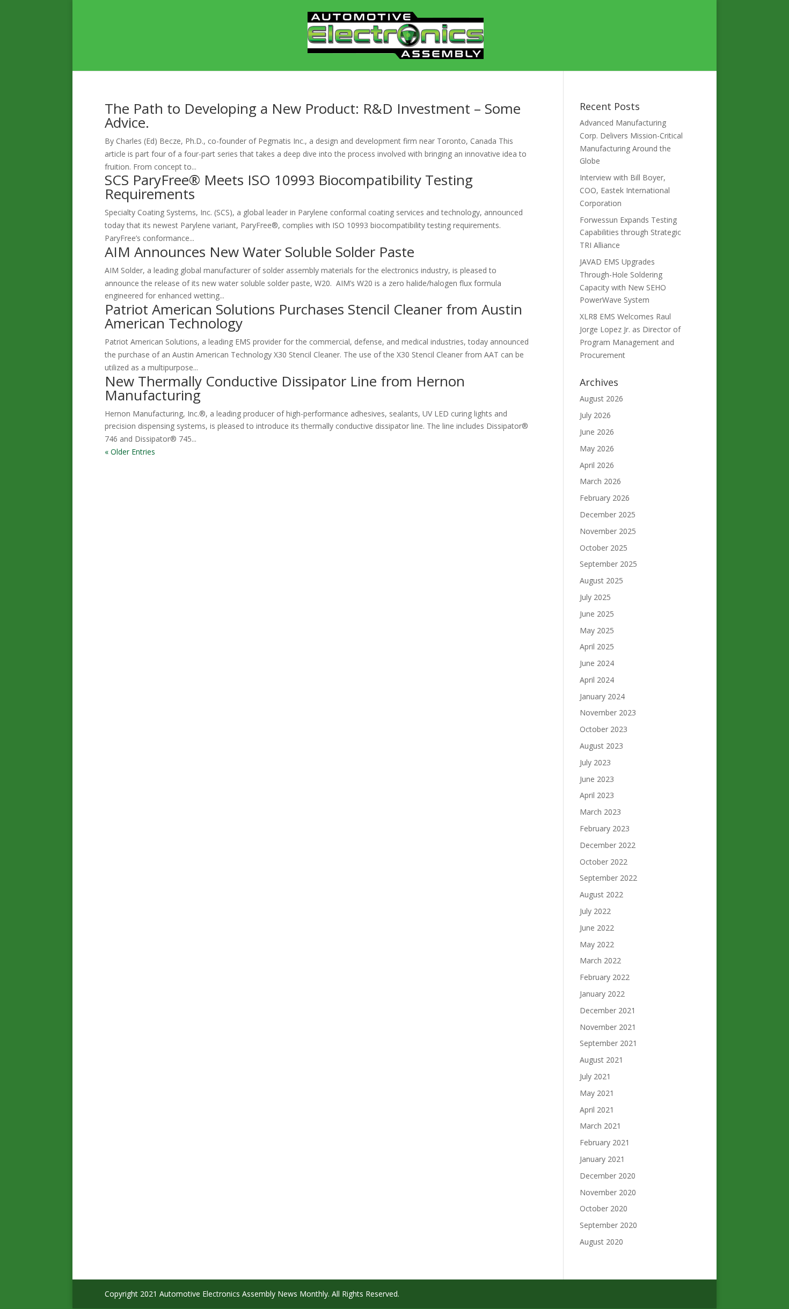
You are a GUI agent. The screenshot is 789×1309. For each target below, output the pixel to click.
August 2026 (601, 398)
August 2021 (601, 1060)
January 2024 (602, 696)
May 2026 (597, 448)
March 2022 (600, 960)
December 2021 (607, 1010)
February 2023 (605, 828)
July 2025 (595, 597)
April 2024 (597, 680)
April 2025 (597, 646)
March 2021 (600, 1126)
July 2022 (595, 911)
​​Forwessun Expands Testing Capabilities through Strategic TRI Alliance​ (630, 233)
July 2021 (595, 1076)
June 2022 (597, 928)
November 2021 (608, 1027)
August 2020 (601, 1242)
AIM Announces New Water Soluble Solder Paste (261, 251)
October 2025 (603, 548)
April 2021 (597, 1110)
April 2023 (597, 795)
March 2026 (600, 481)
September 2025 (608, 564)
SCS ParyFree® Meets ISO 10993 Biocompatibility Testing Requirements (289, 186)
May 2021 (597, 1093)
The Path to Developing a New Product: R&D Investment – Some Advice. (313, 115)
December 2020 (607, 1176)
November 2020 (608, 1192)
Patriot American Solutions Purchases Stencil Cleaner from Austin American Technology (313, 316)
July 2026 (595, 415)
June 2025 (597, 614)
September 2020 (608, 1225)
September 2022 (608, 878)
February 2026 (605, 498)
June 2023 (597, 779)
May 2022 (597, 944)
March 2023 (600, 812)
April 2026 (597, 465)
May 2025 (597, 630)
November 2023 (608, 712)
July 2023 (595, 762)
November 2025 (608, 531)
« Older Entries (130, 452)
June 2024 (597, 663)
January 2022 (602, 994)
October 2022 (603, 862)
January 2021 (602, 1159)
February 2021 (605, 1142)
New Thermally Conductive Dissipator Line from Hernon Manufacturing (285, 388)
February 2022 (605, 977)
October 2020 (603, 1208)
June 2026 (597, 432)
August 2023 (601, 746)
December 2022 (607, 845)
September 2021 (608, 1043)
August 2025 (601, 580)
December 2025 (607, 514)
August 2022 (601, 894)
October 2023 (603, 729)
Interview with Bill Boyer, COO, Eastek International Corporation (625, 190)
